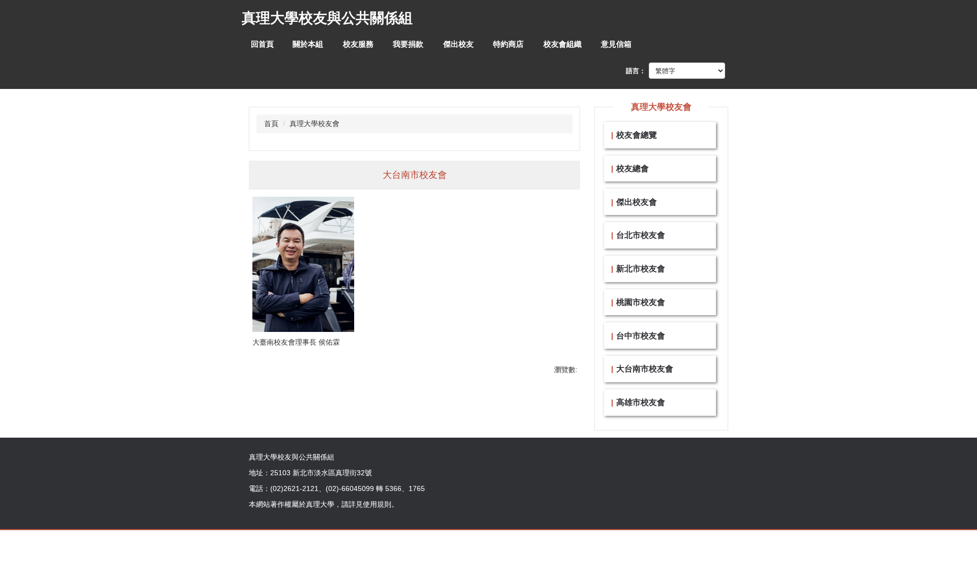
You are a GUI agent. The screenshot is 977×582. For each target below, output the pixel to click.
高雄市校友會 (640, 402)
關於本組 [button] (308, 44)
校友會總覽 (636, 134)
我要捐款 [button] (408, 44)
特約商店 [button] (508, 44)
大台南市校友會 (644, 368)
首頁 (271, 123)
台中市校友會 (640, 335)
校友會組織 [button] (562, 44)
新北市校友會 (640, 268)
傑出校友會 (636, 201)
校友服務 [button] (358, 44)
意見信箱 (616, 44)
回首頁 (262, 44)
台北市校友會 (640, 234)
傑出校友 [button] (458, 44)
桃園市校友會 (640, 302)
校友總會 (632, 168)
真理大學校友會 (314, 123)
